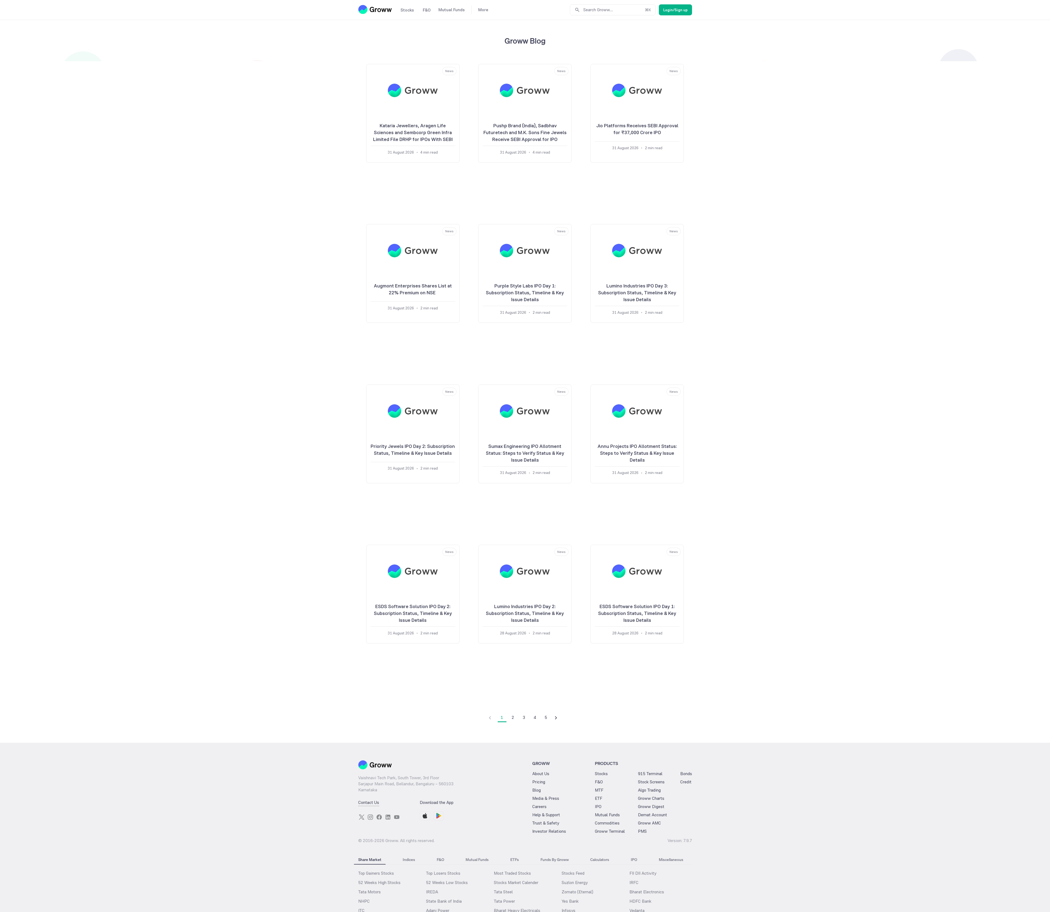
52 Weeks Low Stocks (447, 882)
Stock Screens (651, 782)
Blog (536, 790)
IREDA (432, 892)
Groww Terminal (610, 831)
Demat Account (652, 815)
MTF (599, 790)
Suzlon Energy (575, 882)
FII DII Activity (642, 873)
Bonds (686, 774)
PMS (642, 831)
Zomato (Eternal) (577, 892)
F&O (599, 782)
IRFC (634, 882)
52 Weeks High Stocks (379, 882)
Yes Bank (570, 901)
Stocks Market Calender (516, 882)
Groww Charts (651, 798)
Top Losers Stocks (443, 873)
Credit (685, 782)
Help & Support (546, 815)
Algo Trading (649, 790)
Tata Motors (369, 892)
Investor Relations (549, 831)
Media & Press (545, 798)
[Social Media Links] (361, 817)
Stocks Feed (573, 873)
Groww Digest (651, 806)
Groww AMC (649, 823)
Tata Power (504, 901)
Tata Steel (503, 892)
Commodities (607, 823)
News (449, 71)
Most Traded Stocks (512, 873)
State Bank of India (444, 901)
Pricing (538, 782)
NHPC (364, 901)
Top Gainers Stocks (376, 873)
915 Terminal (650, 774)
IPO (598, 806)
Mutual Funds (607, 815)
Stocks (601, 774)
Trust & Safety (545, 823)
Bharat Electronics (646, 892)
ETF (598, 798)
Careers (539, 806)
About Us (540, 774)
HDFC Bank (640, 901)
